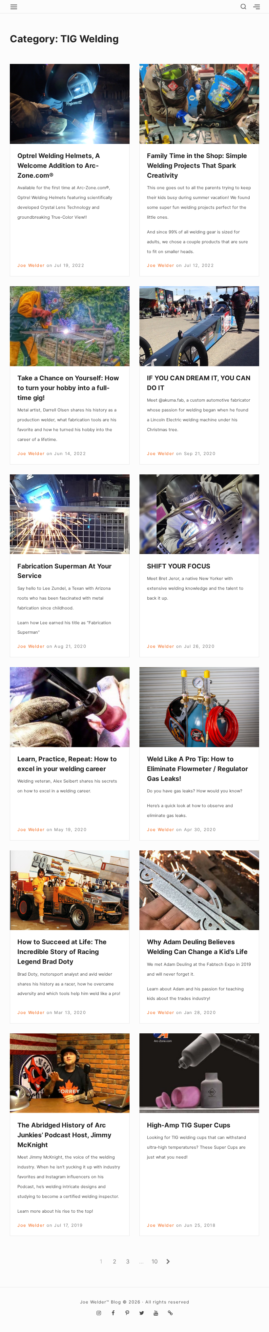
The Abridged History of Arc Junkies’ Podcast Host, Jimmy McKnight (64, 1135)
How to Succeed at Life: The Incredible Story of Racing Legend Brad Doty (62, 951)
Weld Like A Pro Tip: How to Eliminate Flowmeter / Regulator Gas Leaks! (197, 769)
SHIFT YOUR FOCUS (178, 566)
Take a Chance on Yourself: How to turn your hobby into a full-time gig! (68, 388)
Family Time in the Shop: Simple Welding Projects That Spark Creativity (197, 165)
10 (156, 1261)
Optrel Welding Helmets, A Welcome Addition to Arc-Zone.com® (58, 165)
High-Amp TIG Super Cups (188, 1125)
